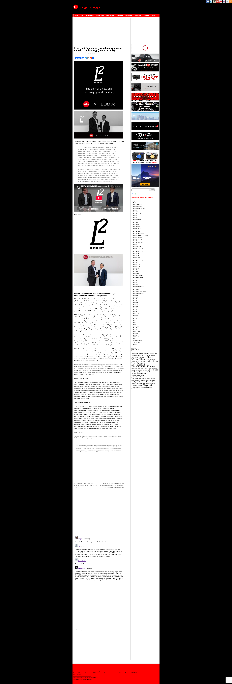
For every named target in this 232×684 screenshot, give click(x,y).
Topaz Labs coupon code (149, 383)
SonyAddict (128, 15)
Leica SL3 (135, 311)
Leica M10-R (136, 257)
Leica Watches (136, 328)
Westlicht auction (135, 387)
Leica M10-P (136, 255)
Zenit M (135, 344)
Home (76, 15)
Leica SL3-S (136, 315)
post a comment (95, 438)
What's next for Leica (137, 389)
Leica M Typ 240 (137, 237)
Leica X (135, 329)
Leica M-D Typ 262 (138, 242)
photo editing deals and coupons (139, 377)
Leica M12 (136, 268)
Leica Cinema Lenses (138, 214)
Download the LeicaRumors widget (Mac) (82, 676)
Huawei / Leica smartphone (137, 357)
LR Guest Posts (137, 337)
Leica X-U (135, 335)
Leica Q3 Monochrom (138, 293)
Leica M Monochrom (138, 233)
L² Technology (104, 436)
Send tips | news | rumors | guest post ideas (142, 197)
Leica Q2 (135, 284)
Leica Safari (139, 370)
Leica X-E (135, 333)
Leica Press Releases (138, 277)
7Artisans (134, 353)
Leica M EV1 (136, 232)
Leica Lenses (136, 226)
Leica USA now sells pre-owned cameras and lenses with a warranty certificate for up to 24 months (112, 485)
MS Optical (133, 373)
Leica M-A (136, 241)
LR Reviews (136, 339)
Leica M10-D (136, 253)
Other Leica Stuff (137, 340)
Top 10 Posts (136, 342)
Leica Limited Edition (143, 366)
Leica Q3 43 (136, 290)
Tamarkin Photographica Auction (148, 380)
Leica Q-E (135, 281)
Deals (134, 203)
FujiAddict (120, 15)
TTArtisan (134, 385)
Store (81, 15)
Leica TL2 (135, 324)
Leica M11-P (136, 264)
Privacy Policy (128, 672)
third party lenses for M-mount (142, 382)
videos (140, 385)
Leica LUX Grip (137, 228)
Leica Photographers (138, 275)
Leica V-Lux (136, 326)
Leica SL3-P (136, 313)
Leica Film (136, 223)
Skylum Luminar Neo (135, 380)
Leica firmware (138, 363)
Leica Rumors (90, 8)
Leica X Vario (136, 331)
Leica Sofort (136, 319)
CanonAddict (137, 15)
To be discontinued (136, 383)
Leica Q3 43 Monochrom (139, 291)
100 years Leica (142, 353)
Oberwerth (144, 373)
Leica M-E (135, 244)
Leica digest (152, 361)
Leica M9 (135, 271)
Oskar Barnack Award (137, 375)
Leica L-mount (138, 365)
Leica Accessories (137, 206)
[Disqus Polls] (99, 513)
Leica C (135, 210)
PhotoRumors (100, 15)
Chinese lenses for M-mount (140, 355)
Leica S (135, 300)
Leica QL (135, 297)
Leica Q (135, 279)
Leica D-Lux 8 (143, 361)
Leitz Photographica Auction (138, 372)
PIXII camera (152, 378)
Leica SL (135, 306)
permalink (118, 436)
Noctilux (139, 373)
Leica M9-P (136, 273)
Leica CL (135, 215)
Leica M (135, 230)
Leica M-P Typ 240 (138, 248)
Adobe (147, 353)
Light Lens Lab (150, 372)
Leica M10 (136, 250)
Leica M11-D (136, 262)
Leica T (135, 320)
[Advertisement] (99, 32)
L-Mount (149, 357)
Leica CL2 (135, 217)
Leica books (135, 361)
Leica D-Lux (136, 221)
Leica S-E (135, 302)
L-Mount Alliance (90, 436)
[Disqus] (99, 558)
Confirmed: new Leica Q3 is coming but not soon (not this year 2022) (85, 485)
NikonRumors (90, 15)
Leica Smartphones (138, 317)
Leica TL (135, 322)
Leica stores (153, 369)
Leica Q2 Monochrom (138, 286)
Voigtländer (148, 385)
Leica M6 (135, 270)
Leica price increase (151, 368)
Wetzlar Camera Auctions (146, 387)
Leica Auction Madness (139, 208)
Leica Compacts (137, 219)
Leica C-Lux (136, 212)
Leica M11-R (136, 266)
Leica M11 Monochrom (139, 261)
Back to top (79, 630)
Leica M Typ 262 (137, 239)
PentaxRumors (110, 15)
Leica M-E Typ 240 (138, 246)
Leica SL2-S (136, 310)
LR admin (78, 53)
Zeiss (146, 389)
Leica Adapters (150, 359)
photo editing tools (136, 378)
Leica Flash (136, 224)
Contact (153, 15)
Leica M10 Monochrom (139, 252)
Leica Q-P (135, 282)
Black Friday (153, 353)
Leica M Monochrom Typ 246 (140, 235)
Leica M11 (136, 259)
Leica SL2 (135, 308)
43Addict (146, 15)
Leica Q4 (135, 295)
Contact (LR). (93, 677)
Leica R (135, 299)
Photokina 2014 (145, 378)
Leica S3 (135, 304)
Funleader (153, 355)
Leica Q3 (135, 288)
